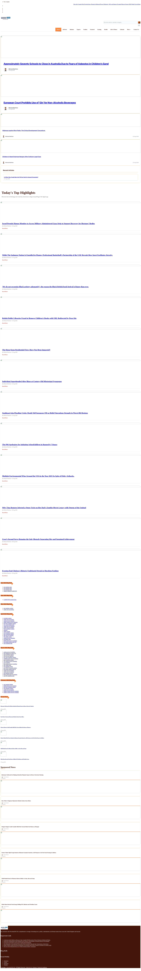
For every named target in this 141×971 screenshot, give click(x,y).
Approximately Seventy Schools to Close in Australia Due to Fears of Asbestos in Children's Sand (56, 63)
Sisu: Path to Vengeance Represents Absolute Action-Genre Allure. (12, 716)
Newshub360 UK (11, 967)
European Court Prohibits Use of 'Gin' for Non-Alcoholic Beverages (40, 102)
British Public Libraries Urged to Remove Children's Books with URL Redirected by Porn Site (39, 318)
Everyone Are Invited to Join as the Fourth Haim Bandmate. (17, 942)
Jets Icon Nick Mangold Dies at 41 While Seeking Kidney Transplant (20, 946)
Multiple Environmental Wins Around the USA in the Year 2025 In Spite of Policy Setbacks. (38, 476)
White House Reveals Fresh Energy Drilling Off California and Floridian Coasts (15, 759)
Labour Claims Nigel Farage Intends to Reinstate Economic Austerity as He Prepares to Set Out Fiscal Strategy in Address (29, 852)
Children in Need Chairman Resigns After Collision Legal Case (21, 156)
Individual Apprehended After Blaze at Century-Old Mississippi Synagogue (32, 381)
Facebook (6, 961)
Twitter (5, 962)
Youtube (6, 964)
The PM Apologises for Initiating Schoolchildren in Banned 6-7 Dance (29, 445)
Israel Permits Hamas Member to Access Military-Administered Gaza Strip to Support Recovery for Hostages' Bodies (48, 223)
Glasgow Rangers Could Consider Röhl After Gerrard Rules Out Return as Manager (16, 727)
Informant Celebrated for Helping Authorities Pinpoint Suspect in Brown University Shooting (17, 706)
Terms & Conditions (42, 967)
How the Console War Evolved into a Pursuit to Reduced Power (77, 4)
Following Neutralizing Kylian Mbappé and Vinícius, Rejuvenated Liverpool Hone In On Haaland (26, 941)
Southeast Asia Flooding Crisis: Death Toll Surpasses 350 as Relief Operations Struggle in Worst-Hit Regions (45, 413)
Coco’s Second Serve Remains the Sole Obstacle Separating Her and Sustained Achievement (38, 539)
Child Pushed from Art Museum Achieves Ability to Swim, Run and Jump (13, 748)
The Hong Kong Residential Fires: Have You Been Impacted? (26, 350)
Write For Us (29, 967)
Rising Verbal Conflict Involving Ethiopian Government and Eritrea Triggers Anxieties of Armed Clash (27, 945)
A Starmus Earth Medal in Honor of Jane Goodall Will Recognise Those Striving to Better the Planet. (27, 940)
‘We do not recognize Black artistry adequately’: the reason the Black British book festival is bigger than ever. (45, 287)
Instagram (6, 963)
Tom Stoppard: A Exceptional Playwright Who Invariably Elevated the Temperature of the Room (26, 944)
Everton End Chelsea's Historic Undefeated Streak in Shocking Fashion (30, 571)
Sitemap (35, 967)
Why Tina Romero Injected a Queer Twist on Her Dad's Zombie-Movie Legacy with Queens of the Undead (44, 508)
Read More (5, 228)
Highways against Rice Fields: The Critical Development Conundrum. (23, 130)
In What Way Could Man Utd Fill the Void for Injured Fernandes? (21, 177)
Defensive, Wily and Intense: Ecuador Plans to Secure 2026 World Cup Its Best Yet (111, 4)
